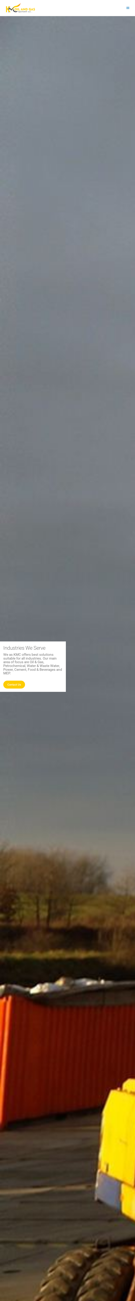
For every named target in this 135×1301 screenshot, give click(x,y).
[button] (33, 685)
